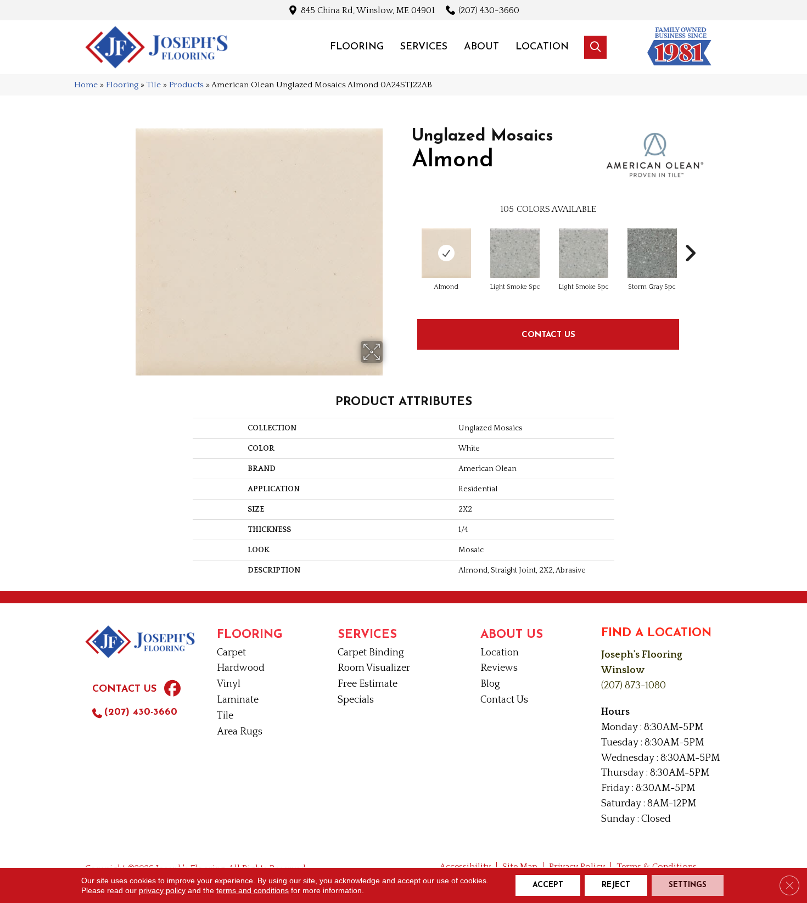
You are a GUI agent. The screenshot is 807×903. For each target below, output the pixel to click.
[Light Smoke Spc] (514, 253)
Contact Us (548, 334)
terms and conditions (252, 890)
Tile (154, 84)
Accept (548, 885)
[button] (595, 47)
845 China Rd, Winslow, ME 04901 (368, 10)
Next (690, 236)
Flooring (122, 84)
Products (186, 84)
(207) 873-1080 (633, 685)
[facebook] (172, 690)
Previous (406, 236)
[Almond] (446, 253)
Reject (616, 885)
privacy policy (162, 890)
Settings (688, 885)
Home (86, 84)
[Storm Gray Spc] (652, 253)
